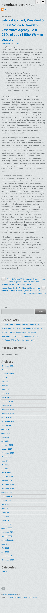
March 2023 (6, 473)
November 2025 (7, 366)
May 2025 (5, 390)
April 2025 (5, 394)
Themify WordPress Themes (27, 597)
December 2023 (7, 453)
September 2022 (7, 496)
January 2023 (6, 481)
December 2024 (7, 409)
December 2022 (7, 485)
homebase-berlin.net (10, 595)
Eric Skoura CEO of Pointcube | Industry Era (18, 340)
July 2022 (5, 504)
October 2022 (6, 493)
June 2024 (5, 433)
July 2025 (5, 382)
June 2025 (5, 386)
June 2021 (5, 544)
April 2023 (5, 469)
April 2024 (5, 441)
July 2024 (5, 429)
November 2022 (7, 489)
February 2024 (7, 445)
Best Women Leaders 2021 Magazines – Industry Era (21, 328)
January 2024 (6, 449)
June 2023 (5, 461)
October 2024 (6, 417)
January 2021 (6, 556)
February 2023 (7, 477)
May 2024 (5, 437)
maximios (6, 43)
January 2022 (6, 528)
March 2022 (6, 520)
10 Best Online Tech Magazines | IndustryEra (18, 332)
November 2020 (7, 560)
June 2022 (5, 508)
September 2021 (7, 540)
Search (4, 308)
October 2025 (6, 370)
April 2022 (5, 516)
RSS (6, 9)
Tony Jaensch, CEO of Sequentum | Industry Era (19, 336)
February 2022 (7, 524)
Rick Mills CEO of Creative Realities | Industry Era (20, 324)
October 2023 (6, 457)
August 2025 (6, 378)
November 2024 (7, 413)
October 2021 (6, 536)
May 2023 (5, 465)
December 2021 (7, 532)
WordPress (13, 597)
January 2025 (6, 405)
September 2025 (7, 374)
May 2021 (5, 548)
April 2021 (5, 552)
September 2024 (7, 421)
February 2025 (7, 401)
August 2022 (6, 500)
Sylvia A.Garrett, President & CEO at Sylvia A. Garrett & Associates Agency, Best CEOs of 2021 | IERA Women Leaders (22, 30)
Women (16, 43)
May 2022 (5, 512)
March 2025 (6, 397)
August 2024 (6, 425)
